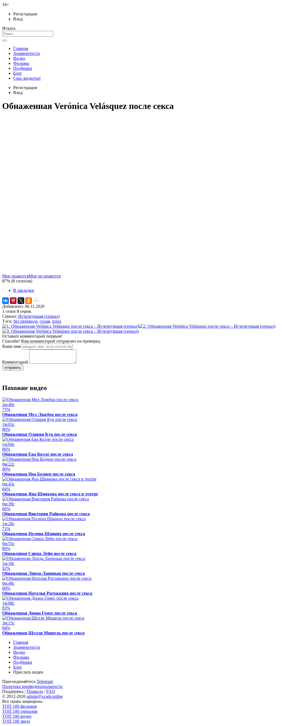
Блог (17, 73)
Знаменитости (26, 53)
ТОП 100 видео (16, 716)
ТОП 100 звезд (16, 721)
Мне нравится (15, 276)
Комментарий (15, 362)
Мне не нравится (45, 276)
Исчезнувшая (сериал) (39, 316)
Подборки (22, 68)
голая (45, 321)
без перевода (25, 321)
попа (56, 321)
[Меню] (4, 40)
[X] (21, 300)
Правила (35, 691)
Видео (19, 58)
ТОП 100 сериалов (19, 711)
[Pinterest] (13, 300)
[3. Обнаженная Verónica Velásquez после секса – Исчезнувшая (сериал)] (70, 331)
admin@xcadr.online (45, 696)
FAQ (50, 691)
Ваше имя (11, 346)
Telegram (45, 681)
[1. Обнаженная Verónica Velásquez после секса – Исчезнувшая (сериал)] (70, 326)
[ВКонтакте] (5, 300)
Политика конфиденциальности (32, 686)
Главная (20, 48)
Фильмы (21, 63)
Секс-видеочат (27, 78)
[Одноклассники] (28, 300)
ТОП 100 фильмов (19, 706)
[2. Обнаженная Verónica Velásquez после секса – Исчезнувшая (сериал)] (207, 326)
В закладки (23, 290)
